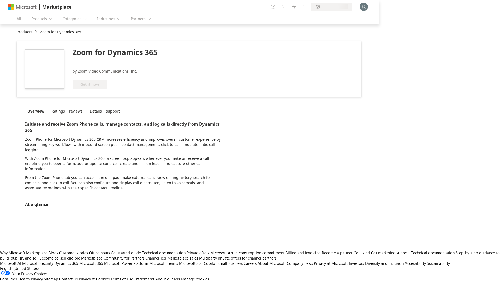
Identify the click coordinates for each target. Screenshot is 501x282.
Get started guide (126, 252)
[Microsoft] (22, 7)
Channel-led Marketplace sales (171, 258)
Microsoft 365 (91, 263)
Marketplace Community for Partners (112, 258)
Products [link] (24, 31)
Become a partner (337, 252)
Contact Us (68, 278)
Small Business (230, 263)
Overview (35, 111)
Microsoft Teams (163, 263)
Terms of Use (122, 278)
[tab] (37, 111)
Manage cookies (195, 278)
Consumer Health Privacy (21, 278)
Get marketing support (390, 252)
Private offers (198, 252)
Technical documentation (164, 252)
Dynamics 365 (66, 263)
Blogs (53, 252)
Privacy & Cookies (94, 278)
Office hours (99, 252)
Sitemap (51, 278)
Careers (250, 263)
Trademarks (144, 278)
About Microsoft (272, 263)
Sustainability (438, 263)
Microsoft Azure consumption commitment (247, 252)
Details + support (105, 111)
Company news (300, 263)
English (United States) (19, 268)
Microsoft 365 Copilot (198, 263)
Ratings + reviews (67, 111)
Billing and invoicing (303, 252)
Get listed (362, 252)
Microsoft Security (37, 263)
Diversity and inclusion (384, 263)
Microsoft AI (10, 263)
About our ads (167, 278)
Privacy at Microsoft (331, 263)
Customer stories (73, 252)
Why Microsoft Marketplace (23, 252)
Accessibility (415, 263)
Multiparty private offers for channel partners (237, 258)
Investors (356, 263)
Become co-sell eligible (59, 258)
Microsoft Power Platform (126, 263)
